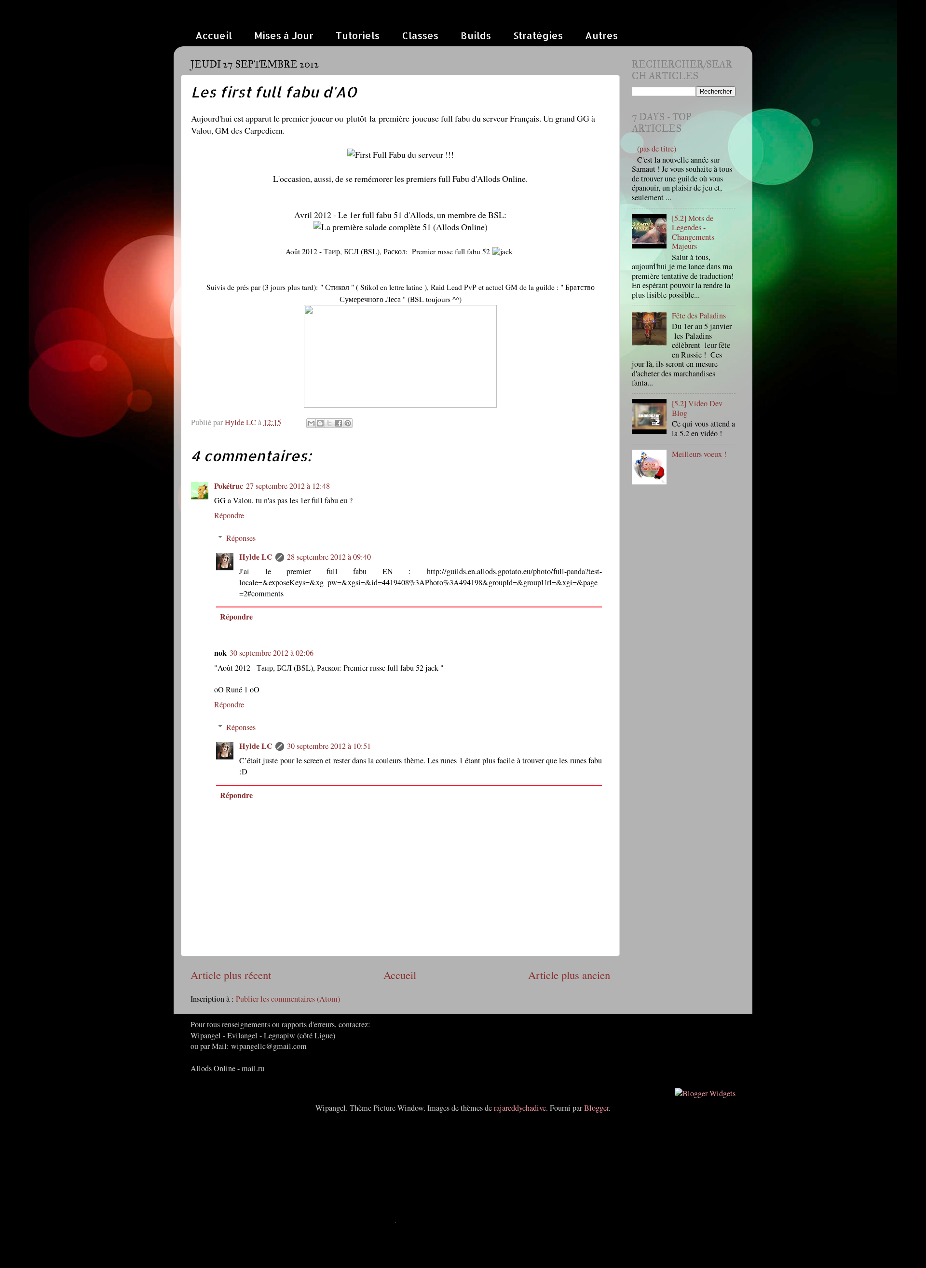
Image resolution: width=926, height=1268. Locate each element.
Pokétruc (228, 486)
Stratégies (538, 35)
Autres (601, 35)
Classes (420, 35)
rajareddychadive (520, 1108)
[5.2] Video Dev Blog (697, 408)
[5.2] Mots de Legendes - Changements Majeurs (693, 232)
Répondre (229, 515)
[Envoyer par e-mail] (311, 423)
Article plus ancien (569, 974)
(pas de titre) (656, 148)
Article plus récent (231, 974)
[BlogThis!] (320, 423)
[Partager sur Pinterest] (348, 423)
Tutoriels (358, 35)
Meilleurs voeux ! (699, 454)
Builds (476, 35)
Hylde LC (255, 557)
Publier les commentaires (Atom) (288, 998)
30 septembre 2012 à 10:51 (329, 746)
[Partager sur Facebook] (338, 423)
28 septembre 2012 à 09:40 (329, 556)
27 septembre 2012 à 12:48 (288, 486)
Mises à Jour (283, 35)
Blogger (596, 1108)
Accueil (213, 35)
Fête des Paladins (699, 315)
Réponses (241, 538)
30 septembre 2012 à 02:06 (271, 653)
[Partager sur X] (329, 423)
